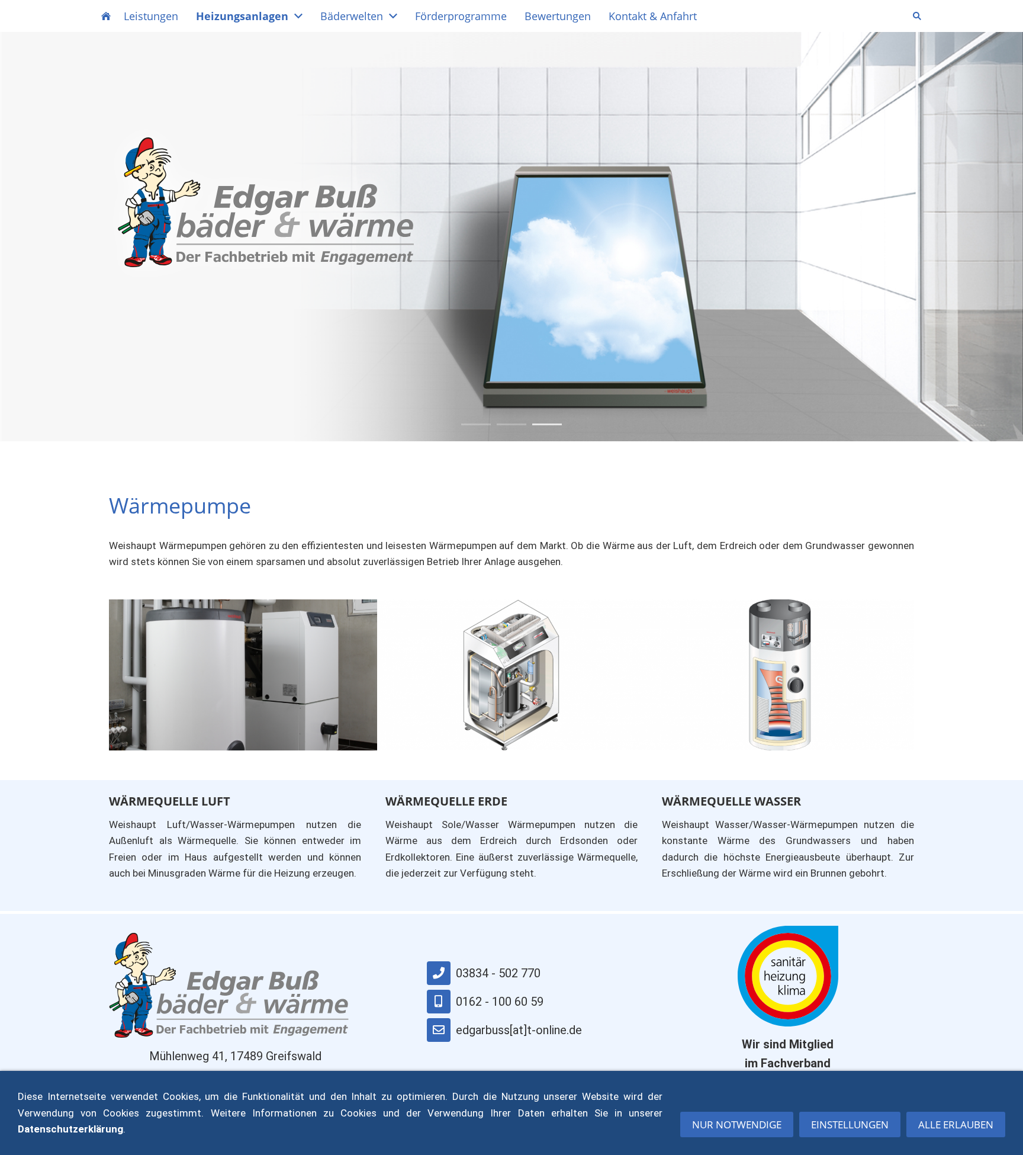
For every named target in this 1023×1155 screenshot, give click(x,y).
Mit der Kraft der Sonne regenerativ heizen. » (249, 322)
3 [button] (547, 424)
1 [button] (476, 424)
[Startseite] (106, 16)
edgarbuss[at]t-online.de (519, 1030)
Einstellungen (850, 1124)
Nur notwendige (736, 1124)
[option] (511, 236)
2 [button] (511, 424)
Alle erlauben (955, 1124)
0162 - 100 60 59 (499, 1001)
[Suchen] (917, 16)
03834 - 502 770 (498, 973)
